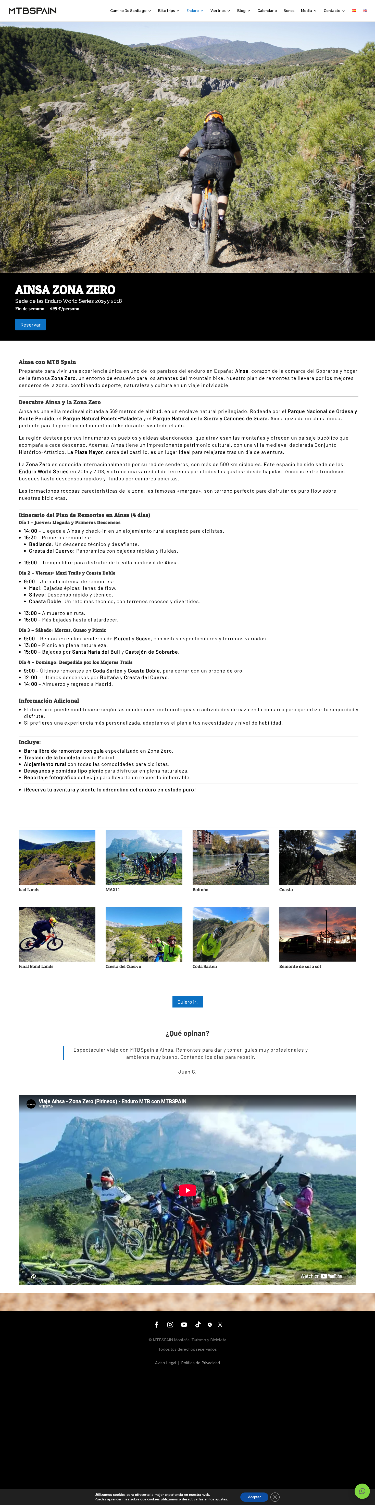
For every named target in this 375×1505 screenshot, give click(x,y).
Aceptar (254, 1497)
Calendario (267, 11)
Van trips (218, 11)
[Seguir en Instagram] (170, 1324)
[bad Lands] (57, 883)
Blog (241, 11)
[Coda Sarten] (231, 959)
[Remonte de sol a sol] (317, 959)
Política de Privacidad (200, 1363)
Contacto (332, 11)
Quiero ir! (188, 1002)
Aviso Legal (165, 1363)
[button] (362, 1491)
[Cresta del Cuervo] (144, 959)
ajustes (221, 1499)
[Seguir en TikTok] (198, 1324)
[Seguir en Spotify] (210, 1325)
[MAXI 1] (144, 883)
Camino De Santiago (128, 11)
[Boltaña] (231, 883)
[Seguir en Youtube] (184, 1324)
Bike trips (166, 11)
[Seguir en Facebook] (156, 1324)
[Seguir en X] (220, 1325)
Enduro (192, 11)
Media (306, 11)
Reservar (30, 324)
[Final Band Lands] (57, 959)
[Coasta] (317, 883)
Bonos (288, 11)
